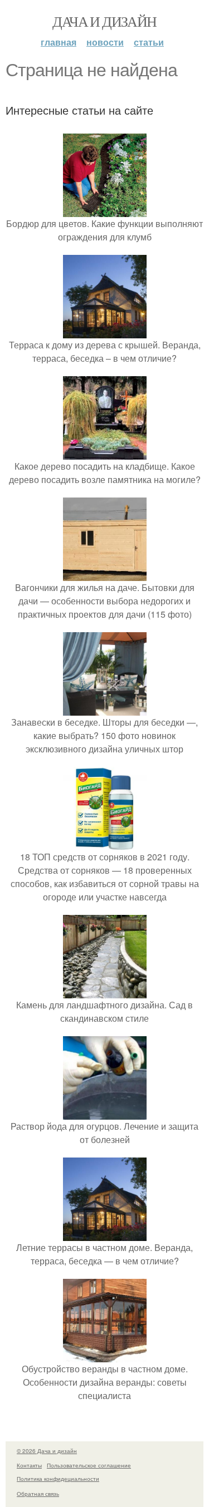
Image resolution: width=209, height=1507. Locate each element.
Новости (105, 42)
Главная (58, 42)
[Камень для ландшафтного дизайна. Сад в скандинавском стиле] (105, 991)
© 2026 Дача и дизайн (47, 1451)
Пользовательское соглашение (89, 1465)
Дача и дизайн (104, 21)
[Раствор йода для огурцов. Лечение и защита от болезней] (105, 1112)
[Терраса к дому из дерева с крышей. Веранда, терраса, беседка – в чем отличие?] (105, 331)
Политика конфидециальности (58, 1479)
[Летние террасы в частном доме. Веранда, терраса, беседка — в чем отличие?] (105, 1234)
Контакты (29, 1465)
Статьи (149, 42)
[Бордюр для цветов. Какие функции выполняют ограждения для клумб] (105, 210)
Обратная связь (38, 1494)
